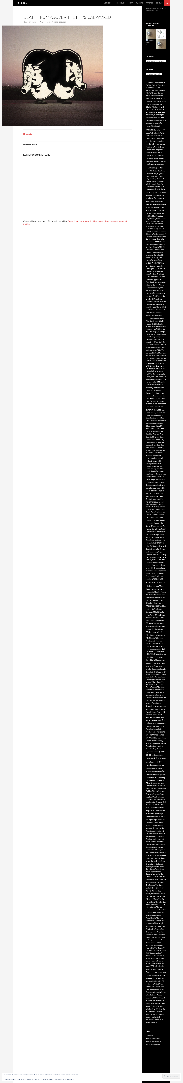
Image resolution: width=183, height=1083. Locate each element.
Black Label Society (153, 187)
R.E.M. (157, 758)
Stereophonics (155, 842)
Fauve (163, 377)
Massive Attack (160, 592)
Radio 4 (153, 762)
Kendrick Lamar (156, 540)
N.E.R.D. (159, 641)
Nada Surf (149, 643)
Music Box (22, 3)
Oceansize (156, 669)
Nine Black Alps (152, 657)
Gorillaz (149, 434)
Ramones (153, 771)
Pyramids (149, 752)
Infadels (160, 485)
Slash (151, 814)
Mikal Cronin (158, 612)
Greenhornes (150, 442)
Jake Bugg (150, 496)
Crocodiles (154, 277)
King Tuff (149, 546)
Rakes (155, 768)
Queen (155, 752)
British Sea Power (157, 221)
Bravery (153, 219)
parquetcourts (151, 695)
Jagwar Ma (159, 493)
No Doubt (152, 663)
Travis (160, 961)
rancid (159, 771)
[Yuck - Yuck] (161, 34)
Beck (159, 164)
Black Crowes (159, 181)
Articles (107, 3)
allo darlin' (156, 110)
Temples (149, 874)
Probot (154, 741)
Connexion (149, 1035)
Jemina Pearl (159, 509)
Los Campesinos (159, 571)
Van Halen (158, 978)
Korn (161, 546)
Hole (153, 464)
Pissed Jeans (155, 717)
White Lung (160, 1003)
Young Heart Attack (153, 1017)
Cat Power (155, 237)
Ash (151, 133)
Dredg (152, 337)
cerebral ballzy (159, 239)
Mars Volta (150, 592)
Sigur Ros (150, 810)
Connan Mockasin (156, 266)
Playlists (139, 3)
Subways (162, 853)
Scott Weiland (154, 797)
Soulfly (160, 825)
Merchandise (152, 606)
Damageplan (159, 282)
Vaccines (155, 975)
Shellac (157, 807)
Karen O (149, 537)
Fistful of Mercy (157, 382)
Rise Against (159, 780)
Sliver (158, 817)
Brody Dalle (150, 224)
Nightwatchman (160, 654)
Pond (148, 729)
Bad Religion (159, 147)
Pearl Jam (151, 706)
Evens (158, 366)
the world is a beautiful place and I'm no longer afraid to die (155, 937)
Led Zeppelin (154, 562)
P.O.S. (151, 684)
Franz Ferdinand (153, 393)
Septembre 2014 (60, 22)
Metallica (162, 606)
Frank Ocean (157, 390)
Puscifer (163, 749)
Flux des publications (153, 1038)
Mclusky (149, 600)
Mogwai (149, 623)
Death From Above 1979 (156, 307)
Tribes (148, 963)
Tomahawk (154, 953)
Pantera (149, 690)
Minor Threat (159, 618)
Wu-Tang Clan (161, 1009)
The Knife (154, 905)
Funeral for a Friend (159, 404)
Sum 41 (154, 855)
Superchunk (161, 855)
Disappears (155, 326)
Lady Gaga (158, 552)
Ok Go (152, 677)
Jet (156, 512)
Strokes (155, 852)
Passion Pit (150, 698)
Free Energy (154, 396)
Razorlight (159, 775)
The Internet (156, 896)
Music (163, 635)
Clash (160, 260)
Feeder (148, 379)
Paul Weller (159, 700)
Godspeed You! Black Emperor (155, 428)
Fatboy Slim (150, 377)
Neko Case (159, 646)
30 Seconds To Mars (153, 88)
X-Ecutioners (150, 1012)
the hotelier (155, 894)
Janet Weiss (153, 504)
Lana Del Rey (160, 554)
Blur (148, 207)
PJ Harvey (157, 720)
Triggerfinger (155, 963)
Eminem (153, 366)
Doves (152, 334)
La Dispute (150, 552)
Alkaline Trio (157, 107)
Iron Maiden (161, 488)
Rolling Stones (152, 791)
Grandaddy (150, 437)
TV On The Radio (157, 966)
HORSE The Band (152, 466)
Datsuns (156, 293)
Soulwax (149, 828)
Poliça (161, 726)
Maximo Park (151, 597)
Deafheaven (150, 304)
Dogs (148, 334)
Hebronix (160, 458)
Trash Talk (154, 961)
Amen (160, 112)
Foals (161, 384)
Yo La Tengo (159, 1014)
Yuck (148, 1022)
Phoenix (155, 714)
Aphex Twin (155, 120)
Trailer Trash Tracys (153, 958)
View (161, 984)
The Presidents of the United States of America (155, 920)
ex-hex (148, 371)
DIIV (160, 321)
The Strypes (156, 929)
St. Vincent (159, 836)
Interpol (153, 488)
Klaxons (156, 546)
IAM (158, 477)
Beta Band (155, 171)
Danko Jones (159, 290)
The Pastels (157, 916)
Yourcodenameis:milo (154, 1020)
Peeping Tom (161, 707)
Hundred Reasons (155, 474)
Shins (162, 808)
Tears (148, 872)
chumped (149, 255)
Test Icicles (156, 874)
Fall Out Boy (151, 374)
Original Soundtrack (157, 679)
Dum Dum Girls (156, 342)
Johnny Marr (159, 523)
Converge (149, 269)
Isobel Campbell (157, 490)
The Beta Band (157, 877)
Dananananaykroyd (153, 288)
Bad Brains (150, 147)
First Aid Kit (161, 379)
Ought (159, 682)
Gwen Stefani (157, 453)
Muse (158, 635)
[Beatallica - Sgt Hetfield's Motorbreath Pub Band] (151, 34)
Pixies (151, 720)
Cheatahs (158, 242)
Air (150, 93)
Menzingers (158, 603)
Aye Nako (157, 141)
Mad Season (150, 576)
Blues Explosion (160, 204)
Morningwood (151, 627)
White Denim (159, 1001)
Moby (162, 620)
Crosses (162, 277)
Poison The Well (153, 726)
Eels (150, 353)
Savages (149, 794)
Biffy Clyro (157, 173)
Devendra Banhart (157, 318)
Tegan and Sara (155, 872)
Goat (159, 426)
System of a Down (157, 867)
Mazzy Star (161, 597)
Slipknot (153, 817)
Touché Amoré (156, 956)
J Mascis (154, 514)
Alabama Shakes (157, 93)
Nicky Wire (150, 654)
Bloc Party (154, 198)
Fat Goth (158, 377)
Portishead (154, 729)
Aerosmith (155, 90)
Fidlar (153, 379)
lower (148, 573)
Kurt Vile (155, 549)
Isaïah (148, 491)
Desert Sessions (156, 316)
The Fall (153, 882)
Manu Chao (161, 583)
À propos (149, 3)
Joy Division (156, 529)
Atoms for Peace (152, 135)
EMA (148, 366)
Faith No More (157, 371)
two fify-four (156, 969)
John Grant (155, 520)
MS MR (159, 632)
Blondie (161, 198)
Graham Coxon (159, 434)
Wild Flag (160, 1006)
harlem (152, 455)
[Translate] (27, 134)
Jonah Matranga (152, 526)
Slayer (155, 814)
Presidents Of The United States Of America (155, 735)
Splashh (152, 836)
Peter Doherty (151, 712)
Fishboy (149, 382)
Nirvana (159, 660)
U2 (153, 972)
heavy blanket (151, 458)
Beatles (153, 164)
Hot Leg (153, 469)
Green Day (159, 439)
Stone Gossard (155, 845)
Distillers (159, 329)
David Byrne (153, 299)
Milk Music (150, 618)
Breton (159, 219)
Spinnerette (154, 833)
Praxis (153, 732)
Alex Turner (157, 101)
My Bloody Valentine (154, 638)
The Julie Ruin (160, 902)
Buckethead (150, 229)
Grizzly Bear (156, 445)
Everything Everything (157, 368)
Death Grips (150, 310)
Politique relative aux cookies (64, 1079)
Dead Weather (160, 302)
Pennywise (150, 709)
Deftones (150, 312)
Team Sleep (159, 869)
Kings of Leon (157, 542)
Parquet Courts (157, 692)
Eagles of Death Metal (154, 347)
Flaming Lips (154, 384)
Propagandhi (150, 743)
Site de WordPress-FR (153, 1044)
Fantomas (159, 374)
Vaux (148, 981)
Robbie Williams (151, 786)
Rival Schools (151, 783)
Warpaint (156, 992)
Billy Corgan (159, 176)
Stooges (160, 847)
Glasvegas (159, 423)
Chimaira (155, 247)
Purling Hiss (155, 749)
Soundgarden (159, 828)
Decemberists (161, 310)
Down (157, 334)
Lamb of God (150, 555)
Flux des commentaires (153, 1041)
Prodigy (160, 740)
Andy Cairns (154, 115)
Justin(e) (160, 532)
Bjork (156, 179)
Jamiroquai (156, 499)
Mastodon (150, 595)
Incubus (153, 485)
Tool (159, 953)
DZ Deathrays (154, 345)
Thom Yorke (150, 943)
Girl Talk (152, 423)
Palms (148, 687)
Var (163, 978)
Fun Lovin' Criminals (153, 407)
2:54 (164, 85)
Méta (131, 3)
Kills (163, 540)
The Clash (154, 880)
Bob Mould (150, 210)
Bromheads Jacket (152, 226)
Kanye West (159, 534)
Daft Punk (150, 282)
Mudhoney (150, 635)
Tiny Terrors (158, 948)
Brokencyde (159, 224)
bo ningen (157, 213)
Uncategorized (160, 972)
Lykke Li (161, 573)
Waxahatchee (151, 995)
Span (148, 831)
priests (158, 738)
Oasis (156, 666)
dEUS (148, 318)
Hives (154, 461)
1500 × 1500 (46, 22)
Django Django (159, 332)
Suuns (163, 861)
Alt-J (162, 110)
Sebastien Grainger (156, 802)
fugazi (160, 401)
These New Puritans (153, 926)
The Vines (157, 932)
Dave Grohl (153, 296)
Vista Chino (155, 987)
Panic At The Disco (157, 687)
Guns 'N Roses (156, 450)
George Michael (158, 418)
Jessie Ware (150, 512)
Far (164, 374)
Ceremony (149, 242)
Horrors (158, 464)
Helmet (149, 461)
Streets (148, 850)
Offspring (159, 672)
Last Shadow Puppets (154, 557)
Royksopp (161, 791)
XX (156, 1011)
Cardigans (156, 234)
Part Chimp (160, 695)
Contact (159, 3)
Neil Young (150, 646)
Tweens (149, 969)
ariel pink (158, 130)
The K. (148, 905)
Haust (157, 455)
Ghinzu (148, 420)
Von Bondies (154, 989)
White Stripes (151, 1006)
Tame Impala (150, 869)
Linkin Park (150, 568)
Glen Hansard (151, 426)
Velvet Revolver (156, 981)
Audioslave (156, 138)
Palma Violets (158, 684)
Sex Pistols (155, 805)
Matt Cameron (159, 595)
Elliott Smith (159, 363)
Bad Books (161, 144)
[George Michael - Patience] (151, 42)
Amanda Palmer (151, 112)
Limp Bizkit (161, 565)
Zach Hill (153, 1023)
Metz (148, 609)
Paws (154, 703)
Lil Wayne (153, 565)
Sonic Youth (158, 822)
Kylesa (162, 549)
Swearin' (154, 864)
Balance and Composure (154, 150)
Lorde (151, 571)
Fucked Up (154, 401)
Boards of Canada (157, 207)
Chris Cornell (154, 250)
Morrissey (160, 626)
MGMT (152, 609)
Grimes (158, 442)
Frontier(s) (153, 398)
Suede (148, 855)
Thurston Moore (152, 945)
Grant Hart (150, 440)
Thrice (158, 942)
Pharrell (159, 712)
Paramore (155, 690)
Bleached (156, 195)
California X (155, 231)
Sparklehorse (154, 831)
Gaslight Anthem (156, 415)
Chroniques (120, 3)
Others (153, 682)
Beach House (153, 158)
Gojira (151, 431)
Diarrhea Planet (152, 321)
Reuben (152, 780)
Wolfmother (151, 1009)
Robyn (151, 788)
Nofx (152, 666)
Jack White (150, 493)
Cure (151, 280)
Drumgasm (153, 339)
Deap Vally (159, 304)
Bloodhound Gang (152, 201)
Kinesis (148, 543)
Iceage (152, 479)
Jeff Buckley (155, 507)
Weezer (156, 997)
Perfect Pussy (160, 709)
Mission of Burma (153, 620)
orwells (148, 682)
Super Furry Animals (153, 858)
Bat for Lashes (157, 156)
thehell (148, 888)
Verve (156, 984)
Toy (163, 956)
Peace (158, 703)
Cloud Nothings (153, 263)
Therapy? (158, 923)
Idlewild (158, 479)
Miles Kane (160, 615)
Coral (154, 271)
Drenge (158, 337)
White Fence (150, 1003)
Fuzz (162, 410)
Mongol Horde (159, 623)
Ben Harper (154, 167)
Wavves (163, 992)
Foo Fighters (152, 387)
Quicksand (149, 759)
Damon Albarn (158, 285)
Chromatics (161, 252)
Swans (148, 864)
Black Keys (160, 184)
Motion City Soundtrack (154, 629)
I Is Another (153, 482)
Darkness (149, 293)
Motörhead (151, 632)
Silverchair (158, 811)
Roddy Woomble (160, 788)
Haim (148, 455)
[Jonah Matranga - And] (161, 44)
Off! (153, 672)
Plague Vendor (156, 723)
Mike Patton (150, 615)
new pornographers (153, 649)
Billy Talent (150, 179)
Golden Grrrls (158, 431)
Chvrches (157, 255)
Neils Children (158, 643)
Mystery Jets (150, 641)
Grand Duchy (159, 437)
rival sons (160, 783)
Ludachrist (154, 573)
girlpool (154, 420)
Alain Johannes (152, 96)
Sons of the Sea (151, 825)
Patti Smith (158, 698)
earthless (153, 350)
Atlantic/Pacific (159, 133)
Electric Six (161, 358)
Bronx (161, 226)
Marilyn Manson (152, 586)
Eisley (159, 355)
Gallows (149, 413)
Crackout (153, 274)
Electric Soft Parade (153, 361)
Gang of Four (157, 413)
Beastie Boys (154, 161)
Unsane (148, 975)
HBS (161, 455)
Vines (148, 987)
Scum (159, 799)
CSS (147, 279)
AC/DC (149, 90)
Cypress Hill (158, 279)
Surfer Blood (156, 861)
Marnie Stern (158, 589)
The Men (157, 912)
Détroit (163, 345)
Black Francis (151, 184)
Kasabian (156, 537)
